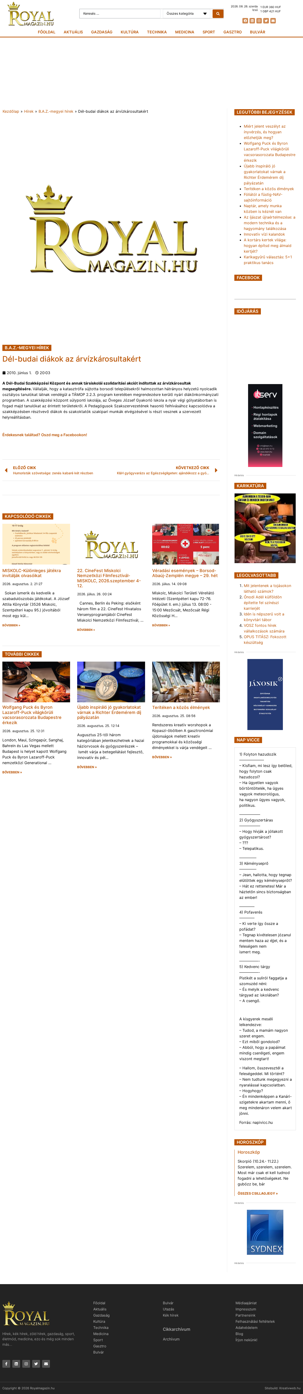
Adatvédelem (247, 1327)
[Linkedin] (252, 20)
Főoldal (46, 32)
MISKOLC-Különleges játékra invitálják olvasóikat (31, 573)
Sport (209, 32)
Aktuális (73, 32)
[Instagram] (259, 20)
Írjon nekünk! (246, 1340)
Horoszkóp (249, 1152)
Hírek (29, 111)
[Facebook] (245, 20)
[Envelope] (273, 20)
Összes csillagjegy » (258, 1193)
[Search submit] (218, 13)
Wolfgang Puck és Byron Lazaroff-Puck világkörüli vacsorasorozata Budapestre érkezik (32, 715)
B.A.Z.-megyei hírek (56, 111)
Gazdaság (101, 32)
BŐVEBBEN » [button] (11, 625)
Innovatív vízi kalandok (264, 234)
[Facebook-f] (6, 1364)
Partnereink (245, 1315)
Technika (157, 32)
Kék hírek (170, 1315)
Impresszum (246, 1309)
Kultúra (130, 32)
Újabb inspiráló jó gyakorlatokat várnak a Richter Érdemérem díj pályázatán (109, 712)
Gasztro (232, 32)
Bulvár (257, 32)
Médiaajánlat (246, 1303)
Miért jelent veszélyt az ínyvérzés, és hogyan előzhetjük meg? (265, 132)
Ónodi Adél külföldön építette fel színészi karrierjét (263, 603)
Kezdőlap (11, 111)
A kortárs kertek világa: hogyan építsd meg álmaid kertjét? (267, 246)
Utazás (168, 1309)
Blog (239, 1333)
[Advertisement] (151, 73)
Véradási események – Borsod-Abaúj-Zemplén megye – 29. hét (185, 573)
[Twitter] (266, 20)
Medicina (184, 32)
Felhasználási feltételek (255, 1321)
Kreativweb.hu (290, 1388)
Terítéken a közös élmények (181, 707)
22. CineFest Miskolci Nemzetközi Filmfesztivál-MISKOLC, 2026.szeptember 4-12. (109, 578)
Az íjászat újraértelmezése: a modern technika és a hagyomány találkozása (269, 223)
